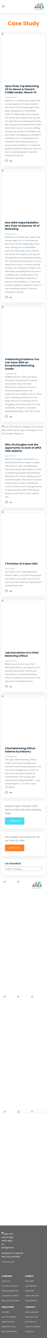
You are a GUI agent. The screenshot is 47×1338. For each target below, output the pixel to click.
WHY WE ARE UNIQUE (9, 1286)
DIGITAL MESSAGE (31, 1312)
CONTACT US (14, 821)
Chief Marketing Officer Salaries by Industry (20, 750)
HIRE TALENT (29, 1281)
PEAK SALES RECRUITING (11, 1300)
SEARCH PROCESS (32, 1296)
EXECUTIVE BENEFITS (9, 1317)
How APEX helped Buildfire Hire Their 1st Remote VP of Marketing (22, 226)
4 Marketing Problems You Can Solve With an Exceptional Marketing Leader (22, 364)
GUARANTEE (29, 1291)
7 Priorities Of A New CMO (21, 563)
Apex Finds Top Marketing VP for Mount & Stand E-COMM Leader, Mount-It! (22, 89)
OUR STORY (6, 1281)
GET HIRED (5, 1312)
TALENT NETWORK (8, 1322)
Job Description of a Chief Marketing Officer (22, 654)
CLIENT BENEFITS (31, 1286)
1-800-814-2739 (8, 1262)
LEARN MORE (14, 848)
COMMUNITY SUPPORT (10, 1296)
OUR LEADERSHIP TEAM (10, 1291)
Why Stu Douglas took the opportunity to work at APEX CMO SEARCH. (23, 447)
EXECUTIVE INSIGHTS (9, 1331)
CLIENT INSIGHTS (31, 1300)
